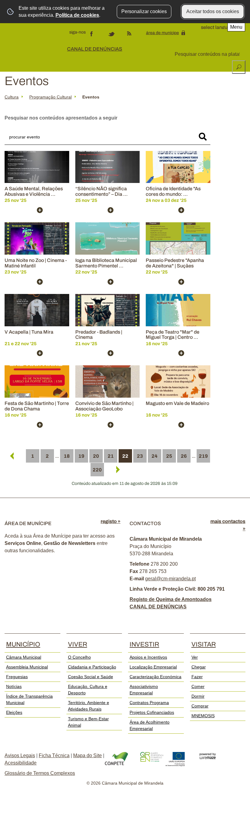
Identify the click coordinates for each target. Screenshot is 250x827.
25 (169, 456)
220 (97, 469)
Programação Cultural (50, 97)
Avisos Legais (20, 755)
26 (184, 456)
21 (111, 456)
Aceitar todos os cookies (212, 11)
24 (155, 456)
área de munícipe (162, 32)
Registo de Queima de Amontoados (171, 599)
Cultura (12, 97)
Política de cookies (77, 15)
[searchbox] (207, 54)
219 (203, 456)
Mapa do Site (87, 755)
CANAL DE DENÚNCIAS (94, 49)
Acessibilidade (21, 762)
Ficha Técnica (54, 755)
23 (140, 456)
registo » (110, 521)
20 (96, 456)
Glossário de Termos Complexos (40, 773)
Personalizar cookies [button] (144, 11)
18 (67, 456)
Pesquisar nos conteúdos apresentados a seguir (61, 117)
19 (81, 456)
